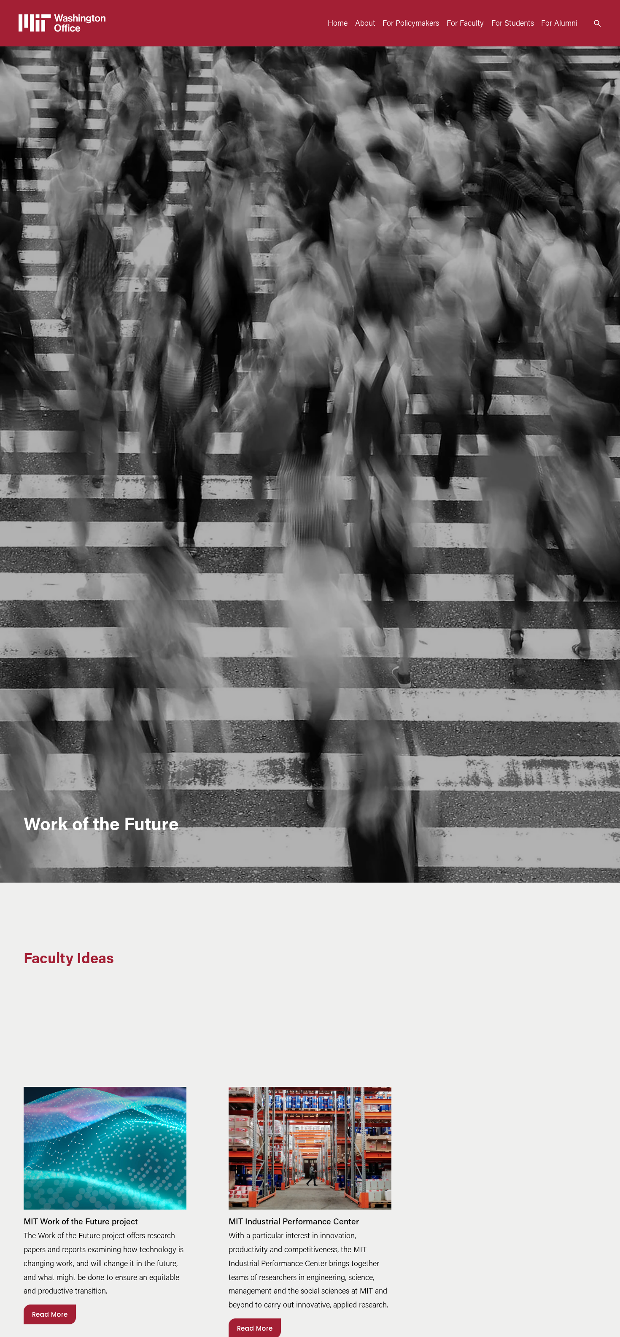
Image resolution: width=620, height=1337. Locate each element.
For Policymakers (411, 23)
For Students (512, 23)
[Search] (597, 23)
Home (338, 23)
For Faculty (465, 23)
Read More (50, 1314)
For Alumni (559, 23)
